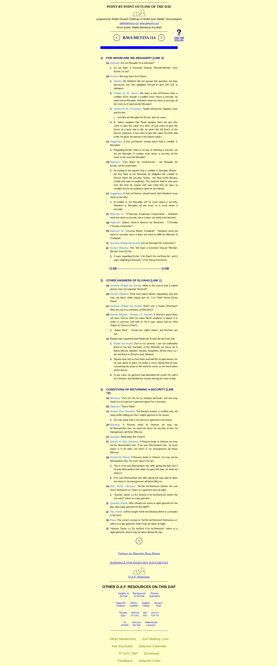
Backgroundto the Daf (139, 594)
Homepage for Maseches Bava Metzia (139, 562)
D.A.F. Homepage (139, 576)
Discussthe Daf (136, 623)
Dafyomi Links (150, 660)
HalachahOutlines (121, 604)
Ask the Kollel (122, 646)
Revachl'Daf (158, 604)
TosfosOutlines (134, 604)
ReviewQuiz (123, 614)
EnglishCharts (146, 604)
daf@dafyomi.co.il (129, 23)
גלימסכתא (124, 623)
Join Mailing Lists (155, 639)
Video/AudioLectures (151, 623)
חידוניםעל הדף (155, 614)
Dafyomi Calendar (152, 646)
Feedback (125, 660)
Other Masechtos (123, 639)
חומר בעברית (128, 653)
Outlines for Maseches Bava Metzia (139, 553)
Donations (151, 653)
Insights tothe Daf (123, 594)
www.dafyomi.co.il (149, 23)
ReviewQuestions (154, 594)
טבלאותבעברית (135, 614)
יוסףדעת (145, 614)
